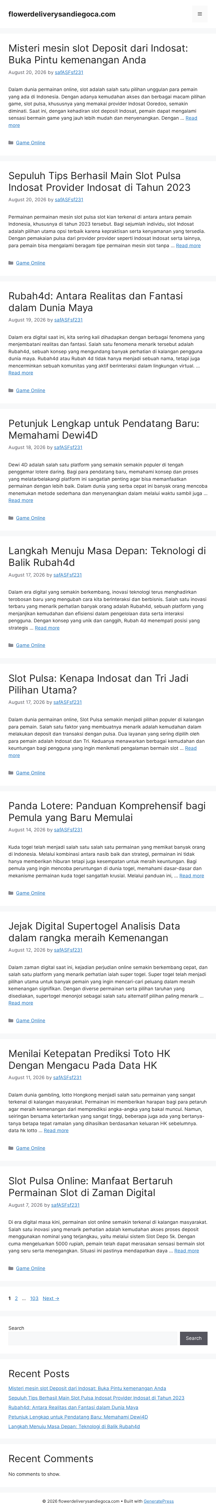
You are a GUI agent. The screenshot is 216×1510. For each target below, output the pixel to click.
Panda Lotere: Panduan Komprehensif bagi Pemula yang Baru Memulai (107, 811)
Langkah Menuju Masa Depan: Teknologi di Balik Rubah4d (74, 1426)
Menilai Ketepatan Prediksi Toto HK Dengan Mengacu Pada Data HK (89, 1059)
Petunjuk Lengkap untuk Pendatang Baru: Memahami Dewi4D (78, 1417)
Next (51, 1298)
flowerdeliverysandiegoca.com (62, 14)
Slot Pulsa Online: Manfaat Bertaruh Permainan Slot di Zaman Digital (90, 1186)
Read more (188, 245)
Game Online (30, 142)
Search (16, 1328)
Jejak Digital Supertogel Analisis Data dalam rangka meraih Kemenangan (94, 932)
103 (35, 1298)
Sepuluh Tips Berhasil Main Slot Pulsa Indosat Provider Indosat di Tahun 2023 (99, 181)
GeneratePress (159, 1501)
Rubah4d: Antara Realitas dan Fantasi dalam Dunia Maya (73, 1407)
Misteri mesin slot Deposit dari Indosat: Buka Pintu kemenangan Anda (98, 54)
